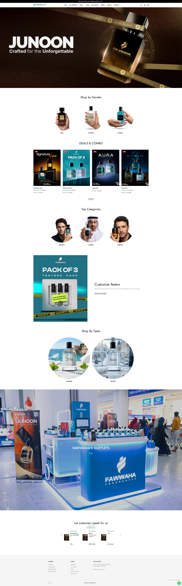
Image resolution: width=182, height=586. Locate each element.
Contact (116, 5)
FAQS (72, 569)
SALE (65, 5)
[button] (62, 535)
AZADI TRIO (124, 188)
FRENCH (62, 245)
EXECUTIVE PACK (67, 188)
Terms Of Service (52, 571)
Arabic (103, 5)
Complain (50, 564)
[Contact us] (179, 583)
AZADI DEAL (95, 188)
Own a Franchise (75, 571)
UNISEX (120, 133)
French (109, 5)
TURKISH (120, 245)
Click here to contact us (99, 569)
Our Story (73, 564)
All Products (73, 5)
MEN (61, 133)
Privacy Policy (51, 567)
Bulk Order (73, 574)
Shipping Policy (52, 569)
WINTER (113, 381)
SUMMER (69, 381)
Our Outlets (73, 567)
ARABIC (91, 245)
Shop (81, 5)
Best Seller (95, 5)
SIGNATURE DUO (37, 188)
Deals (87, 5)
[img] (91, 526)
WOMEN (91, 133)
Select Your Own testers (101, 293)
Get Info (91, 453)
